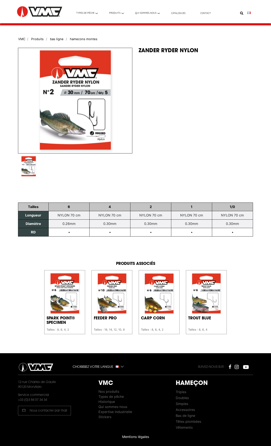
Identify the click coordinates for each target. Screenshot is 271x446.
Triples (181, 392)
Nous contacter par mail (44, 410)
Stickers (104, 417)
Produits (114, 12)
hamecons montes (83, 39)
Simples (182, 404)
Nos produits (108, 391)
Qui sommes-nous (145, 12)
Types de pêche (85, 12)
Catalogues (178, 13)
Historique (106, 401)
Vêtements (184, 427)
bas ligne (57, 39)
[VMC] (40, 12)
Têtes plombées (188, 421)
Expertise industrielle (115, 412)
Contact (205, 13)
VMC (21, 39)
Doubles (182, 398)
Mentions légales (135, 437)
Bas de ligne (185, 415)
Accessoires (185, 410)
